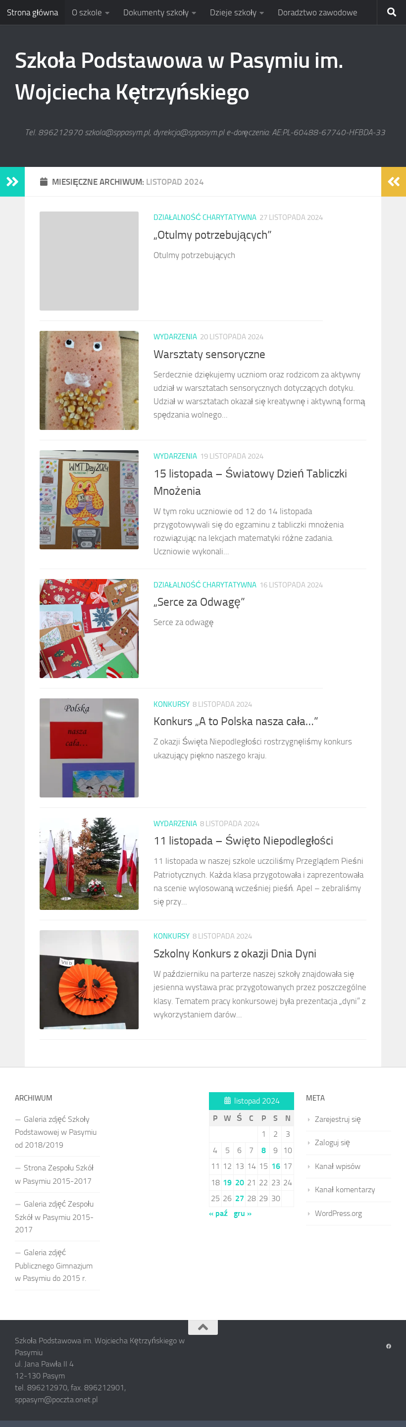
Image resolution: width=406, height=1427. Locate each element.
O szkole (87, 12)
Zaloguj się (332, 1142)
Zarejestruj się (338, 1119)
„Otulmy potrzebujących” (212, 235)
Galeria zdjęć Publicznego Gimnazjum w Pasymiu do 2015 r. (54, 1265)
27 (239, 1198)
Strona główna (32, 12)
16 (275, 1166)
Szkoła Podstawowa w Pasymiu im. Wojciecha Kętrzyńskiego (179, 76)
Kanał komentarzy (345, 1189)
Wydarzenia (175, 336)
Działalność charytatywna (204, 217)
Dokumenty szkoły (156, 12)
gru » (243, 1213)
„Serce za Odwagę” (199, 602)
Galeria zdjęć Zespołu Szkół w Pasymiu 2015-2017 (54, 1216)
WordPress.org (338, 1213)
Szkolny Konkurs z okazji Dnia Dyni (234, 953)
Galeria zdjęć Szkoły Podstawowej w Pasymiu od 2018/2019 (56, 1132)
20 (239, 1182)
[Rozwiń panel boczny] (12, 182)
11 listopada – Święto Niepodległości (243, 840)
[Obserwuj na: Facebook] (388, 1347)
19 (227, 1182)
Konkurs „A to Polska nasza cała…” (235, 721)
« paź (218, 1213)
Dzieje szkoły (233, 12)
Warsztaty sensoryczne (209, 354)
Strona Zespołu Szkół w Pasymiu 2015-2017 (54, 1174)
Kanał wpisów (337, 1166)
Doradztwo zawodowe (317, 12)
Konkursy (171, 704)
